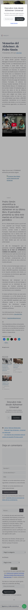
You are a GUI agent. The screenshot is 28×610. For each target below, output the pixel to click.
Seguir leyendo (14, 23)
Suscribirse (20, 19)
